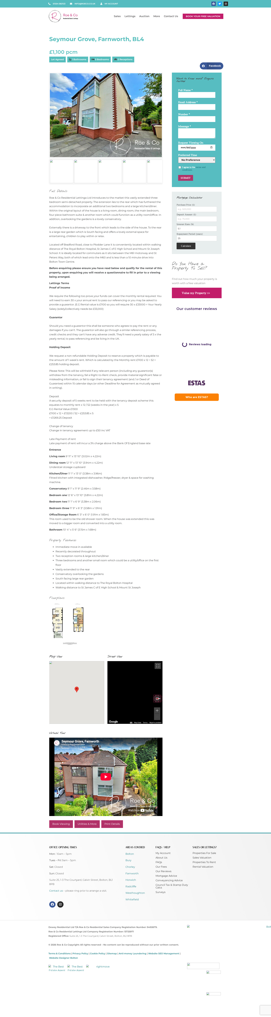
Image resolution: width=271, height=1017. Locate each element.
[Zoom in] (157, 710)
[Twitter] (220, 4)
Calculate (186, 246)
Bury (128, 860)
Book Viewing (61, 823)
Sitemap (112, 953)
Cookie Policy (97, 953)
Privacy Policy (80, 953)
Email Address (188, 102)
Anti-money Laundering (132, 953)
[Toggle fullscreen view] (158, 666)
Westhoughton (135, 892)
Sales (117, 16)
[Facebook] (213, 4)
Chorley (130, 866)
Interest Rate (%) (185, 224)
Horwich (130, 879)
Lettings (130, 16)
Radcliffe (130, 886)
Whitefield (132, 899)
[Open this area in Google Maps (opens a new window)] (113, 722)
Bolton (129, 853)
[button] (211, 65)
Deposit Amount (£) (186, 215)
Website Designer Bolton (63, 957)
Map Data (137, 723)
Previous (45, 115)
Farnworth (132, 873)
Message (184, 126)
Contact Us (171, 16)
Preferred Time (187, 155)
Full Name (185, 90)
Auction (144, 16)
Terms (145, 723)
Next (166, 115)
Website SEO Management (163, 953)
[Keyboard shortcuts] (131, 723)
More (156, 16)
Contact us (56, 890)
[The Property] (106, 115)
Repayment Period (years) (190, 234)
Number (184, 114)
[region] (134, 692)
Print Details (112, 823)
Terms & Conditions (59, 953)
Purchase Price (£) (186, 205)
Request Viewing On (190, 142)
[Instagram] (226, 4)
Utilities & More (87, 823)
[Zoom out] (157, 717)
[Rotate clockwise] (158, 698)
